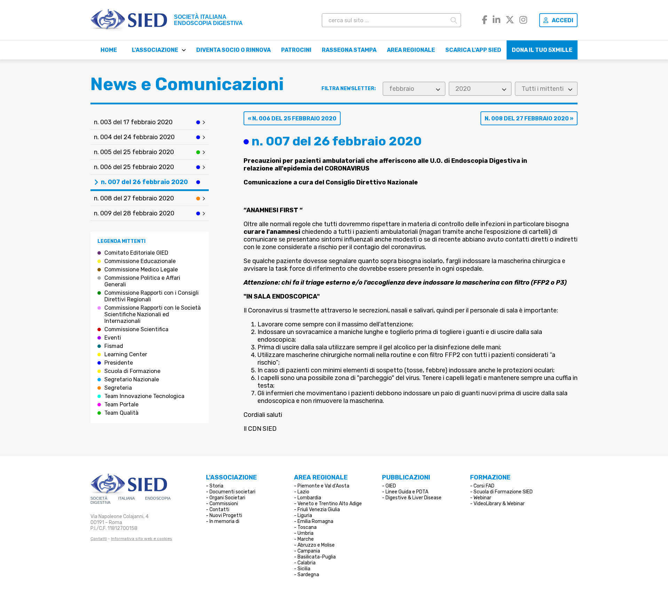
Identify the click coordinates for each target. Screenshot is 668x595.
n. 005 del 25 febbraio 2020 (134, 152)
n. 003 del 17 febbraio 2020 (133, 122)
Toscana (307, 527)
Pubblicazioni (406, 477)
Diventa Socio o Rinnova (233, 50)
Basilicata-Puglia (316, 557)
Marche (305, 539)
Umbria (305, 533)
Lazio (303, 492)
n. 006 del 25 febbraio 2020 (134, 167)
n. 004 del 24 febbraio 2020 (134, 137)
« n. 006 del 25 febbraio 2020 (292, 118)
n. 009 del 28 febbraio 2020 (134, 213)
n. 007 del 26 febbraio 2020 (144, 182)
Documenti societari (232, 492)
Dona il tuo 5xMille (542, 50)
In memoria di (224, 521)
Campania (308, 551)
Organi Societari (227, 498)
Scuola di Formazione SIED (503, 492)
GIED (390, 486)
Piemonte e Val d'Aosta (323, 486)
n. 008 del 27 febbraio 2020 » (529, 118)
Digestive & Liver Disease (413, 498)
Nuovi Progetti (225, 515)
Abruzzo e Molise (316, 545)
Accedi (562, 20)
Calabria (306, 563)
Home (109, 50)
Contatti (98, 538)
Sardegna (308, 575)
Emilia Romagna (315, 521)
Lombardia (309, 498)
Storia (216, 486)
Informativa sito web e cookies (141, 538)
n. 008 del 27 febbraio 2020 (134, 198)
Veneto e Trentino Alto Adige (329, 504)
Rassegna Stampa (349, 50)
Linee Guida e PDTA (406, 492)
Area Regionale (411, 50)
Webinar (482, 498)
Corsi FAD (484, 486)
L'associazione (155, 50)
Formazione (490, 477)
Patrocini (296, 50)
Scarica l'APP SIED (473, 50)
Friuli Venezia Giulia (318, 510)
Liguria (304, 515)
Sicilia (303, 569)
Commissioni (223, 504)
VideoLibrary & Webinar (499, 504)
